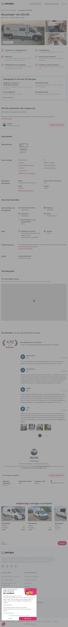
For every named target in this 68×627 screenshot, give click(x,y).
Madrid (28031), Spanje (17, 17)
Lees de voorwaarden (25, 248)
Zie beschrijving (6, 119)
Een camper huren (7, 580)
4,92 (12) (5, 17)
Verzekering (28, 583)
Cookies (55, 621)
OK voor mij (27, 618)
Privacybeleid (47, 621)
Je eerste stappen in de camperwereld (8, 584)
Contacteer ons (10, 621)
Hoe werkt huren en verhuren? (10, 576)
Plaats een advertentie (31, 576)
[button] (3, 624)
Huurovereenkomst (30, 580)
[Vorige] (3, 513)
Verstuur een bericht (56, 125)
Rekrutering (20, 621)
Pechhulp (27, 586)
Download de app (35, 4)
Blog (2, 621)
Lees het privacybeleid (8, 613)
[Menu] (64, 4)
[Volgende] (23, 513)
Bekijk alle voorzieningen (27, 173)
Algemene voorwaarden (33, 621)
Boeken (62, 543)
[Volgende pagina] (50, 435)
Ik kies (10, 618)
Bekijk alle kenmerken (26, 191)
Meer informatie (8, 97)
